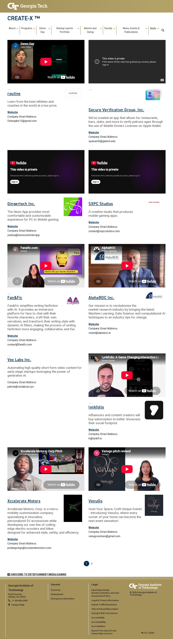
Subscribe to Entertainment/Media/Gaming (38, 574)
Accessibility (97, 617)
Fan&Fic (14, 298)
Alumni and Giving (90, 30)
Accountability (98, 622)
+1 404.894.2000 (20, 600)
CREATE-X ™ (23, 18)
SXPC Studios (101, 204)
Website (12, 112)
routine (14, 94)
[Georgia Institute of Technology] (27, 4)
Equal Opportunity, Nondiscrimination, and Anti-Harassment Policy (105, 593)
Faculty (108, 28)
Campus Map (17, 604)
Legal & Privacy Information (105, 600)
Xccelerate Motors (24, 501)
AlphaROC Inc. (101, 298)
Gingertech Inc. (21, 204)
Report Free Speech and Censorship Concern (103, 632)
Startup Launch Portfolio (64, 30)
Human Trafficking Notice (104, 604)
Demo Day (42, 30)
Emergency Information (62, 598)
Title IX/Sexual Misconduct (104, 609)
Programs (26, 28)
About (12, 28)
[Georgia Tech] (145, 586)
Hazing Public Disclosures (104, 613)
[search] (163, 30)
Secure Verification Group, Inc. (116, 110)
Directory (55, 590)
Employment (57, 594)
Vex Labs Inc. (19, 360)
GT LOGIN (149, 633)
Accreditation (98, 626)
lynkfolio (96, 407)
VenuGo (95, 501)
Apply (153, 28)
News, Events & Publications (131, 30)
